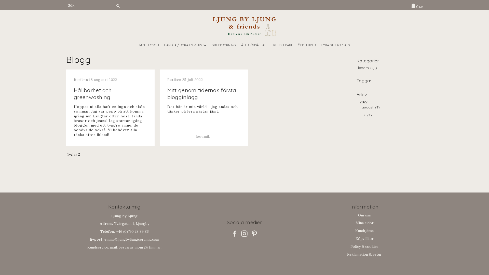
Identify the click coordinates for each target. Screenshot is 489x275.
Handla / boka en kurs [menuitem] (183, 45)
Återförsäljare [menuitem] (254, 45)
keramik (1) (367, 68)
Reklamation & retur (364, 254)
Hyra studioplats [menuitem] (335, 45)
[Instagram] (244, 233)
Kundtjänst (364, 230)
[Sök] (118, 6)
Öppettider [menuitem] (307, 45)
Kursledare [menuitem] (283, 45)
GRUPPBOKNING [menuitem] (224, 45)
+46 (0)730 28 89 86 (124, 231)
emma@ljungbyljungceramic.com (124, 239)
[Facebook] (235, 233)
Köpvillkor (365, 238)
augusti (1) (371, 107)
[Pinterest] (254, 233)
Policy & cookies (364, 246)
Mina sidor (365, 223)
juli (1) (367, 115)
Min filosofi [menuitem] (149, 45)
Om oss (364, 215)
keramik (203, 136)
